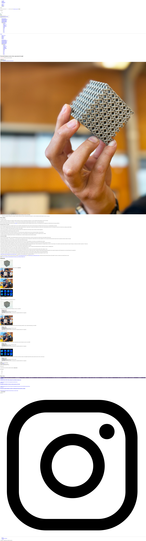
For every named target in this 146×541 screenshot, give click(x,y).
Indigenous (4, 23)
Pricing (3, 5)
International (4, 47)
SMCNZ (3, 1)
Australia (4, 25)
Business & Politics (4, 43)
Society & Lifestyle (4, 41)
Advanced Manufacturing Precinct (22, 255)
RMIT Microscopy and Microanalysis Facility (34, 255)
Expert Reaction (11, 60)
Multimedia (4, 60)
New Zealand (5, 26)
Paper (3, 363)
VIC (3, 28)
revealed (16, 223)
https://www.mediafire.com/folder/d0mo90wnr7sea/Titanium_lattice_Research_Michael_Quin (13, 256)
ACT (4, 32)
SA (3, 29)
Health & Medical (4, 18)
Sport (4, 24)
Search (1, 15)
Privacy (3, 537)
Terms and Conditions (4, 538)
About (2, 4)
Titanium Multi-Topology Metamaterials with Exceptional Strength (8, 254)
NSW (4, 27)
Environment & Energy (4, 19)
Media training (3, 2)
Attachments (7, 60)
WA (3, 30)
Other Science (5, 46)
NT (3, 31)
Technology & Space (4, 20)
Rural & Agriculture (4, 21)
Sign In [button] (3, 6)
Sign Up (5, 16)
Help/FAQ (3, 36)
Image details (19, 267)
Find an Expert (2, 16)
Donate (7, 16)
